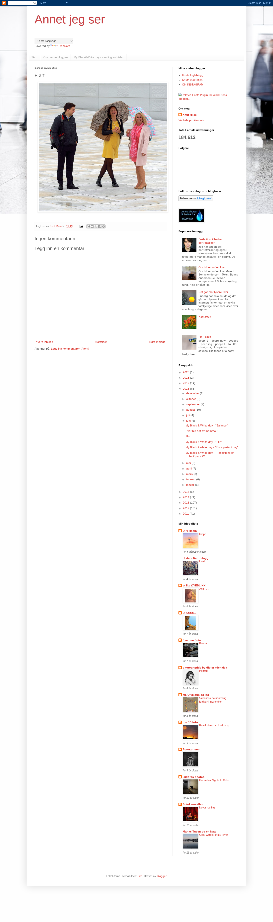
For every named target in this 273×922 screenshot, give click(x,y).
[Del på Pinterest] (104, 226)
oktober (191, 398)
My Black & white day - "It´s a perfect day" (211, 447)
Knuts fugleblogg (192, 75)
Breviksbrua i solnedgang (213, 725)
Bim (139, 876)
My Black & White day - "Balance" (206, 425)
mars (189, 474)
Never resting (207, 807)
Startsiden (101, 341)
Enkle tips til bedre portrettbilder (210, 241)
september (193, 404)
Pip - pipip (204, 336)
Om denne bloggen (55, 57)
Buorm (203, 643)
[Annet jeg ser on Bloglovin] (195, 200)
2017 (186, 383)
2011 (186, 513)
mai (189, 463)
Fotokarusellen (193, 804)
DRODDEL (189, 612)
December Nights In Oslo (213, 780)
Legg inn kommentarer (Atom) (70, 348)
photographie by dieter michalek (205, 667)
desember (193, 393)
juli (188, 415)
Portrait (203, 670)
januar (190, 484)
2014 (186, 497)
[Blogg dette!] (92, 226)
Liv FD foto (190, 722)
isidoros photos (193, 776)
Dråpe (202, 534)
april (189, 468)
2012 (186, 508)
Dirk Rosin (190, 530)
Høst (202, 561)
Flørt (188, 436)
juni (188, 420)
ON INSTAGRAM (192, 84)
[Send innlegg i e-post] (81, 226)
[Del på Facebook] (100, 226)
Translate (64, 45)
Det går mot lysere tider (213, 292)
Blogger (161, 876)
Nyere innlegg (44, 341)
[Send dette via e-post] (88, 226)
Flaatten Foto (192, 640)
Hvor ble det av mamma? (201, 430)
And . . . (204, 588)
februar (191, 479)
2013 (186, 502)
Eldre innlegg (157, 341)
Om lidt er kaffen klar (211, 267)
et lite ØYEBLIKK (194, 585)
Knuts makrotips (192, 79)
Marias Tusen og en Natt (199, 831)
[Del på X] (96, 226)
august (191, 409)
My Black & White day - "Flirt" (203, 441)
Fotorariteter (191, 749)
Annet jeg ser (70, 19)
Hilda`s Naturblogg (195, 558)
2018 (186, 377)
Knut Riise (189, 114)
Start (34, 57)
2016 (186, 388)
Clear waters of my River (213, 834)
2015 (186, 491)
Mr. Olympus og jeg (196, 694)
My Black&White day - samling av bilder (99, 57)
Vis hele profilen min (191, 120)
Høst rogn (204, 316)
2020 (186, 372)
